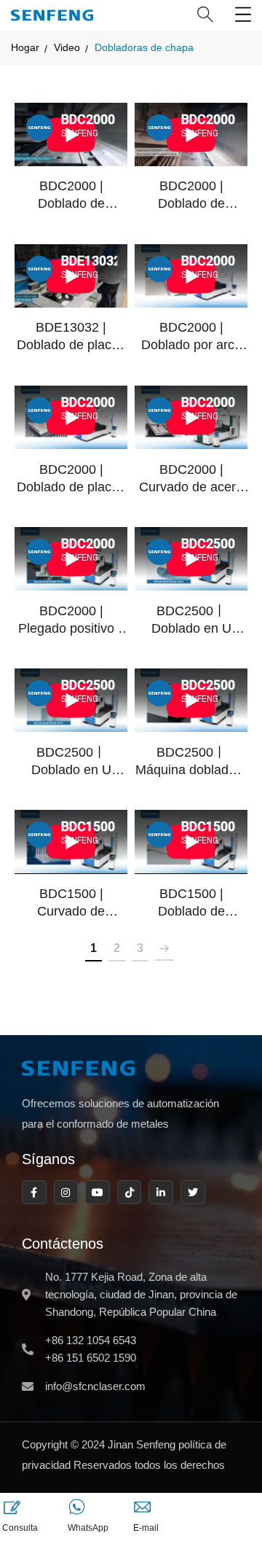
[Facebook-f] (34, 1192)
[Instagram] (66, 1192)
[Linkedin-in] (160, 1192)
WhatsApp (88, 1528)
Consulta (20, 1528)
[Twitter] (192, 1192)
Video (67, 47)
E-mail (146, 1528)
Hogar (25, 47)
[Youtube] (97, 1192)
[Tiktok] (129, 1192)
